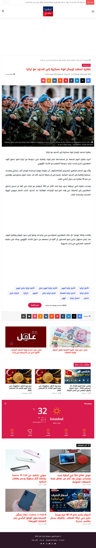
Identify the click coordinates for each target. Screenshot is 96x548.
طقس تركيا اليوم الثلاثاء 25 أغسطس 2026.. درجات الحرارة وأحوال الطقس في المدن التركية (79, 388)
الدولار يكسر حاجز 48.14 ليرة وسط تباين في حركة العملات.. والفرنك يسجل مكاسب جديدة (70, 517)
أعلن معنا (35, 540)
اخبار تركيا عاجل (48, 293)
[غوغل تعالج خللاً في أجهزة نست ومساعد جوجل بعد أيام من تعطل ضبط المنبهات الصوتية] (70, 460)
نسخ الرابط (35, 305)
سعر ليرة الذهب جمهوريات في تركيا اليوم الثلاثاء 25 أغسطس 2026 (49, 388)
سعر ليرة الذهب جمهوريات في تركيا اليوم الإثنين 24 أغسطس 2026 (20, 388)
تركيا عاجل (14, 293)
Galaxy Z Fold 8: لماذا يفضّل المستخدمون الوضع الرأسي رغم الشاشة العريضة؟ (30, 517)
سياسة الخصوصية (51, 540)
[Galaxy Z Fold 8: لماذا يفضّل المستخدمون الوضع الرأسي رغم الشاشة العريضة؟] (25, 500)
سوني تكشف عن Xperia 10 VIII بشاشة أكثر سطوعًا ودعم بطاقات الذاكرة (29, 478)
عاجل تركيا (74, 298)
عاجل (86, 298)
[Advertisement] (48, 36)
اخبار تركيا (84, 293)
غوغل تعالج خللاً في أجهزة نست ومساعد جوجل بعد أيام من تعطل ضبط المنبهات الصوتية (71, 478)
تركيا (25, 293)
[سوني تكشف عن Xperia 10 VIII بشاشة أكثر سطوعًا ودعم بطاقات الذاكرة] (25, 460)
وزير (63, 298)
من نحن (41, 540)
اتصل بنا (61, 540)
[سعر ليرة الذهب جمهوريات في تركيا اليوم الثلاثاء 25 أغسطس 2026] (48, 376)
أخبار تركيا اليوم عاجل (47, 288)
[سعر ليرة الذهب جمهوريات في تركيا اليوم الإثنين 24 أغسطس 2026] (18, 376)
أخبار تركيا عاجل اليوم (25, 288)
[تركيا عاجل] (48, 11)
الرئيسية (86, 60)
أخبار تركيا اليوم (68, 288)
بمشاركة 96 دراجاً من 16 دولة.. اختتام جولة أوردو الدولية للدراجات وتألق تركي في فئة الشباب (55, 2)
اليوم (35, 293)
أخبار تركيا (79, 60)
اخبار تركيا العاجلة (67, 293)
